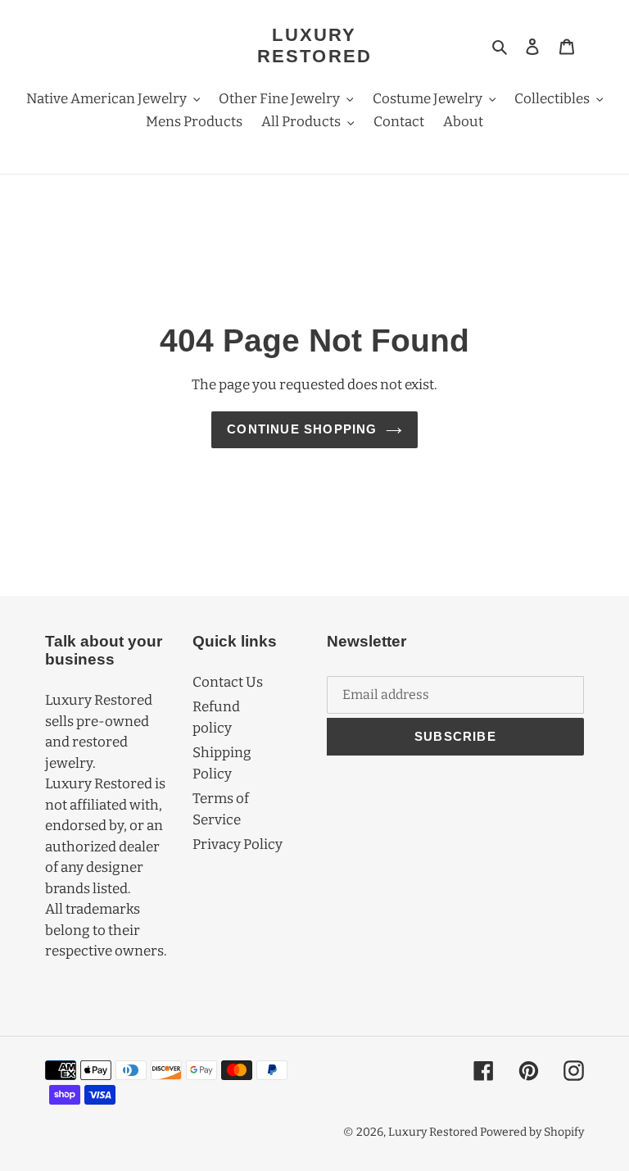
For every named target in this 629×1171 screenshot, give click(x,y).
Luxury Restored (315, 45)
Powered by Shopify (532, 1132)
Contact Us (227, 682)
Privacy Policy (237, 844)
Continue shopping (302, 429)
